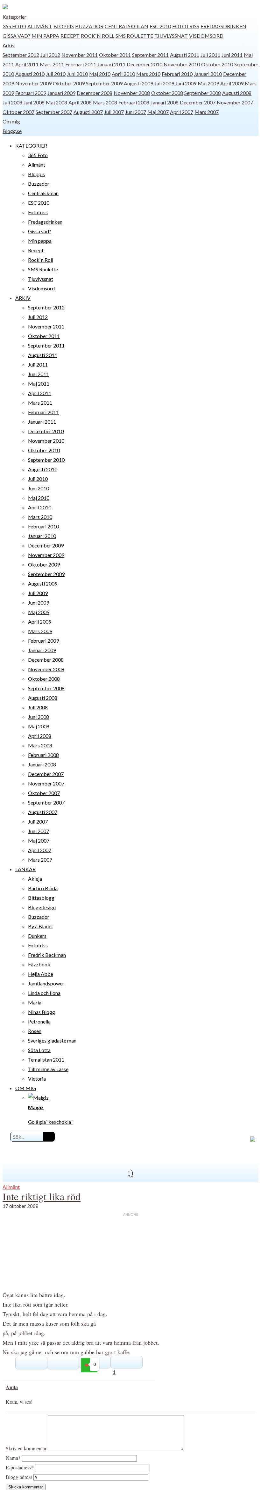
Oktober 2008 (167, 93)
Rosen (34, 1031)
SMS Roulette (134, 36)
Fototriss (185, 26)
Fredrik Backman (47, 955)
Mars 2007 (206, 112)
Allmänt (39, 26)
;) (130, 1172)
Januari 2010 (208, 74)
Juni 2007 (135, 112)
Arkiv (9, 45)
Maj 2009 (208, 83)
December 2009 (46, 545)
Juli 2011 (210, 55)
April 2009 (231, 83)
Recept (70, 36)
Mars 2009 (40, 631)
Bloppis (63, 26)
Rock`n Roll (97, 36)
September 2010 (46, 460)
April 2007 (181, 112)
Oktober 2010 (217, 64)
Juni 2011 (232, 55)
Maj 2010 (99, 74)
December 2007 (197, 102)
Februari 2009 (30, 93)
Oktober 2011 (115, 55)
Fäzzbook (39, 964)
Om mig (11, 121)
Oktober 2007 (18, 112)
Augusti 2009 (138, 83)
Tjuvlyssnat (171, 36)
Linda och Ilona (44, 993)
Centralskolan (126, 26)
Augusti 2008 (236, 93)
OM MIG (25, 1088)
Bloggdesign (42, 907)
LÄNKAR (25, 869)
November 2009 (33, 83)
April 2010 (123, 74)
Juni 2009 (185, 83)
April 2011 (27, 64)
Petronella (39, 1021)
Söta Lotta (39, 1050)
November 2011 (79, 55)
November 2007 (235, 102)
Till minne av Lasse (48, 1069)
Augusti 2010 (30, 74)
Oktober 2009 (69, 83)
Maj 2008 (56, 102)
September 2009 (104, 83)
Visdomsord (206, 36)
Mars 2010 (148, 74)
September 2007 (54, 112)
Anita (12, 1387)
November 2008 (132, 93)
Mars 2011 (52, 64)
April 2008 (80, 102)
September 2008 (202, 93)
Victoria (37, 1079)
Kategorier (14, 17)
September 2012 (21, 55)
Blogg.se (12, 131)
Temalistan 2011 (46, 1060)
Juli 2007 (114, 112)
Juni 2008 (34, 102)
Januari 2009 (61, 93)
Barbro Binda (43, 888)
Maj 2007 (158, 112)
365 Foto (14, 26)
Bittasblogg (41, 898)
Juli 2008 (12, 102)
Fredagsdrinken (223, 26)
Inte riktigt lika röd (42, 1196)
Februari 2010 (177, 74)
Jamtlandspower (46, 983)
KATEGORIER (31, 145)
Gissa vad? (16, 36)
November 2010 (182, 64)
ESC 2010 (160, 26)
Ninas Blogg (41, 1012)
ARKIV (23, 298)
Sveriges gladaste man (52, 1040)
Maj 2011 (38, 384)
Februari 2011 (80, 64)
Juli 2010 (56, 74)
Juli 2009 (164, 83)
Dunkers (37, 936)
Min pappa (45, 36)
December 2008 (94, 93)
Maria (34, 1002)
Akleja (35, 879)
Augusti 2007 (88, 112)
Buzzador (89, 26)
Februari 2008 (133, 102)
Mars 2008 (105, 102)
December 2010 (144, 64)
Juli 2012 (50, 55)
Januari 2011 (111, 64)
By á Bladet (40, 926)
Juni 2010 (77, 74)
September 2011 (150, 55)
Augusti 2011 (184, 55)
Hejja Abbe (40, 974)
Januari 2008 (165, 102)
